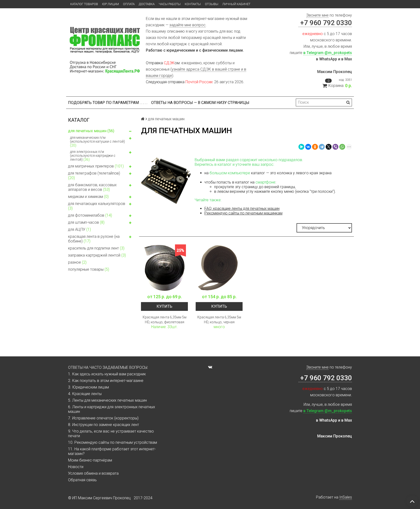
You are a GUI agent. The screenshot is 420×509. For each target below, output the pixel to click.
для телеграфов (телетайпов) (94, 175)
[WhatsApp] (342, 147)
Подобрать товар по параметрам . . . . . (107, 102)
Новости (75, 466)
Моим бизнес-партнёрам (90, 460)
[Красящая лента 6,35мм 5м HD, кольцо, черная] (219, 267)
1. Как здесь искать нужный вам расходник (107, 374)
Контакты (193, 4)
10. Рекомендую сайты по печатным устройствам (112, 442)
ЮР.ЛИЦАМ (110, 4)
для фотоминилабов (90, 215)
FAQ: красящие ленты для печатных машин (242, 208)
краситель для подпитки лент (96, 248)
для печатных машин (91, 131)
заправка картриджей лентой (97, 255)
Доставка (147, 4)
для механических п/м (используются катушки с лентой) (97, 141)
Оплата (129, 4)
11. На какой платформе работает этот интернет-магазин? (112, 451)
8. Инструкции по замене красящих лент (103, 424)
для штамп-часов (86, 222)
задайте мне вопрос (187, 25)
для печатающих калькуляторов (96, 206)
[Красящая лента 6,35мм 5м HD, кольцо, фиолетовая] (164, 267)
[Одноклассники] (315, 147)
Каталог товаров (84, 4)
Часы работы (170, 4)
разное (77, 262)
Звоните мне (317, 15)
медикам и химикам (88, 196)
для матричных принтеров (96, 166)
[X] (329, 147)
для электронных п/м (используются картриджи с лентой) (92, 155)
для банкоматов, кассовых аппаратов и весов (92, 187)
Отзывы (211, 4)
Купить (164, 306)
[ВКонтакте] (308, 147)
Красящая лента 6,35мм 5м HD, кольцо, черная (219, 319)
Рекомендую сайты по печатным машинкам (243, 213)
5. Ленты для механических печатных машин (107, 400)
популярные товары (88, 269)
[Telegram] (322, 147)
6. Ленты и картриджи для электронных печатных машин (111, 409)
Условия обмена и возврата (93, 473)
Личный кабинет (236, 4)
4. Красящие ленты (85, 393)
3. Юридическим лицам (88, 387)
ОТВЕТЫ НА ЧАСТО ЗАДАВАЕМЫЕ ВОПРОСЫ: (108, 367)
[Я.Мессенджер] (301, 147)
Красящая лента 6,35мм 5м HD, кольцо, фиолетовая (164, 319)
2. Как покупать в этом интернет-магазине (105, 380)
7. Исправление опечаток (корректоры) (103, 418)
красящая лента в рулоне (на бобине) (94, 238)
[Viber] (335, 147)
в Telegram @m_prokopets (327, 52)
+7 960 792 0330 (325, 23)
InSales (345, 497)
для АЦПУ (79, 229)
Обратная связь (82, 480)
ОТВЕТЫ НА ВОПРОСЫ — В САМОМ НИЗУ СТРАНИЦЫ (200, 102)
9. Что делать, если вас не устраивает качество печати (111, 433)
